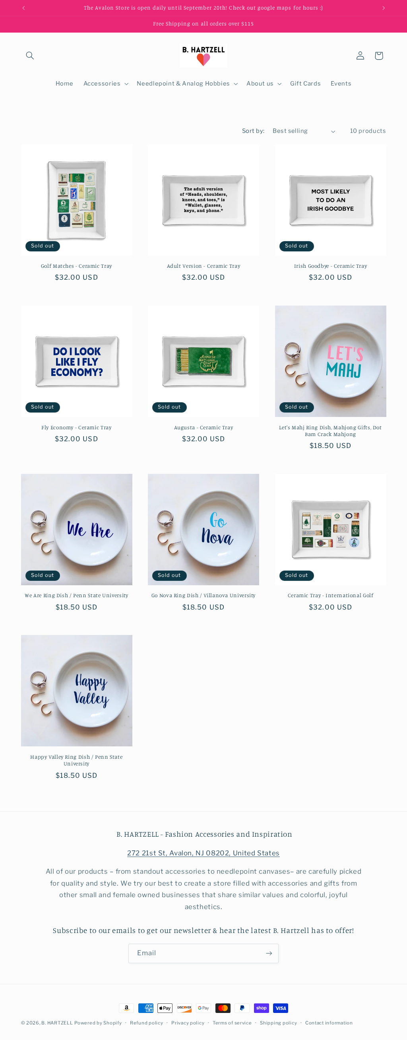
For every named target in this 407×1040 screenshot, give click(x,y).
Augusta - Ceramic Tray (203, 427)
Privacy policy (187, 1023)
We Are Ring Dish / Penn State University (76, 595)
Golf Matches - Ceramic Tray (76, 266)
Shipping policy (278, 1023)
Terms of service (232, 1023)
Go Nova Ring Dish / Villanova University (203, 595)
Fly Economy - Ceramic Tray (76, 427)
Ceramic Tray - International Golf (331, 595)
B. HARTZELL (57, 1023)
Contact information (329, 1023)
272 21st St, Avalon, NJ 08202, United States (203, 853)
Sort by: (253, 130)
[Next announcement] (383, 8)
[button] (30, 56)
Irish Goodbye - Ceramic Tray (330, 266)
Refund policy (146, 1023)
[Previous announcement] (23, 8)
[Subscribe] (269, 953)
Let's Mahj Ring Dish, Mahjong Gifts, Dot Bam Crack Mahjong (330, 431)
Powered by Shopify (98, 1023)
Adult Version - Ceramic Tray (203, 266)
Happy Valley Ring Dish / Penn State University (76, 760)
